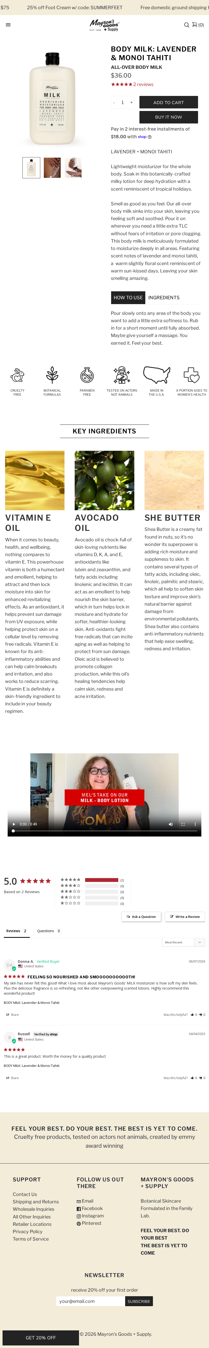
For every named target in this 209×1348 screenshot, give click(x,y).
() (201, 25)
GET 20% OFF (41, 1338)
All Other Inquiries (32, 1216)
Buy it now (168, 117)
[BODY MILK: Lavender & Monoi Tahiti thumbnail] (31, 167)
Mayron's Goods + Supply (124, 1334)
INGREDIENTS (164, 297)
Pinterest (91, 1223)
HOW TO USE (128, 297)
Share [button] (14, 1015)
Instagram (92, 1215)
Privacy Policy (28, 1231)
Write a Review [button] (188, 916)
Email (87, 1201)
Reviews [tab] (13, 930)
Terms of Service (31, 1239)
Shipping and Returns (36, 1201)
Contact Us (25, 1194)
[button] (194, 1015)
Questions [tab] (45, 930)
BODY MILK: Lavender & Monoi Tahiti (31, 1002)
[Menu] (8, 24)
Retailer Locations (32, 1224)
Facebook (92, 1208)
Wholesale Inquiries (33, 1209)
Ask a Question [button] (144, 916)
